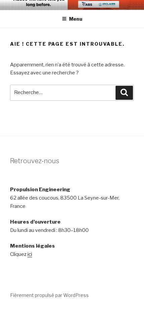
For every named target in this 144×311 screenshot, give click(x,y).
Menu (75, 19)
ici (29, 254)
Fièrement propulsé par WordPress (49, 295)
